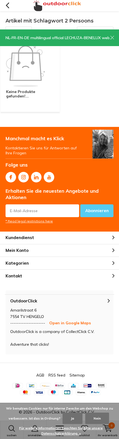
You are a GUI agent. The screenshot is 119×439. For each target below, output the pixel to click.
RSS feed (56, 375)
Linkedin (36, 177)
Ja (72, 418)
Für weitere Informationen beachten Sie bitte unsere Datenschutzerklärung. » (61, 431)
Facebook (11, 177)
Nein (97, 418)
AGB (40, 375)
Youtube (49, 177)
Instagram (23, 177)
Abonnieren (97, 210)
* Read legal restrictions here (29, 221)
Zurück (7, 5)
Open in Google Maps (70, 322)
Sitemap (77, 375)
